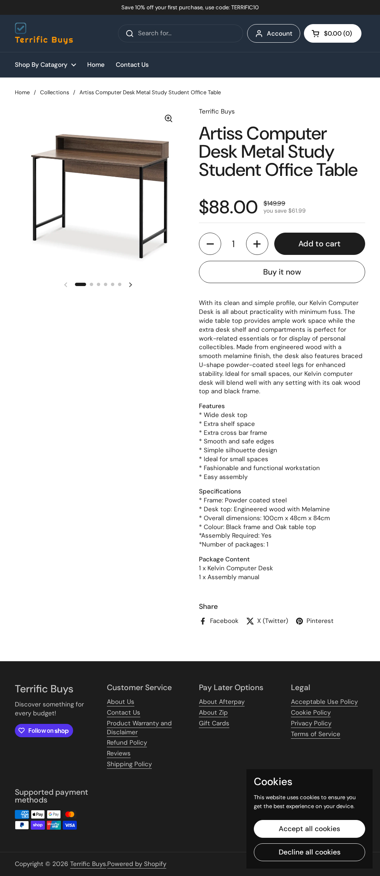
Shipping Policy (129, 764)
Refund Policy (127, 742)
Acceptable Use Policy (324, 702)
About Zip (213, 712)
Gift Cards (214, 723)
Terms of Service (315, 734)
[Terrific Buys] (44, 33)
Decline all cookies (310, 852)
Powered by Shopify (136, 864)
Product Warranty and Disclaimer (139, 727)
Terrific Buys (88, 864)
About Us (120, 702)
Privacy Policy (311, 723)
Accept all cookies (309, 828)
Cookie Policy (311, 712)
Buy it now (282, 272)
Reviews (119, 753)
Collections (54, 92)
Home (22, 92)
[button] (332, 33)
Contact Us (123, 712)
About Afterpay (222, 702)
